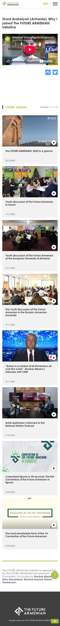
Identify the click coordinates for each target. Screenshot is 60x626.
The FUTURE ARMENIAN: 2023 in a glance (29, 151)
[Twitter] (55, 72)
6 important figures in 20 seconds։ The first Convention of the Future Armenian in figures (29, 479)
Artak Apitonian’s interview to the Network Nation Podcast (25, 424)
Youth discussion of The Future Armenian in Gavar (29, 203)
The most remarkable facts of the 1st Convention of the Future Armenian (26, 535)
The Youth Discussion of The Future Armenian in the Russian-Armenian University (26, 312)
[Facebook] (48, 72)
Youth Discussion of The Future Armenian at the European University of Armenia (29, 257)
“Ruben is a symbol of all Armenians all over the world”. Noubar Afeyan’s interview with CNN (28, 368)
